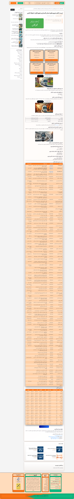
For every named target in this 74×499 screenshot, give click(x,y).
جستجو (21, 8)
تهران (21, 57)
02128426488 (51, 166)
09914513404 (51, 168)
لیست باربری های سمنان (55, 437)
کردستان (21, 68)
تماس (51, 60)
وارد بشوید (54, 467)
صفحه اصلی (61, 8)
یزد (21, 78)
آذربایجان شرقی (20, 51)
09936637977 (51, 171)
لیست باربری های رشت (58, 435)
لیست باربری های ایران (55, 8)
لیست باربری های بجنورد (53, 436)
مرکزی (21, 74)
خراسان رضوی (20, 58)
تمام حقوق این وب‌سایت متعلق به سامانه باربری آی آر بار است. (37, 495)
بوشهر (21, 54)
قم (21, 67)
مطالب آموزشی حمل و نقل (19, 75)
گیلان (21, 71)
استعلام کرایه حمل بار (44, 426)
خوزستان (21, 60)
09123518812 (40, 76)
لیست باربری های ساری (55, 438)
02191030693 (51, 172)
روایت (21, 61)
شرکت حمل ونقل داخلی (19, 64)
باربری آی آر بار (59, 3)
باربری (33, 475)
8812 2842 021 (47, 76)
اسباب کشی (20, 53)
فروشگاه (21, 65)
